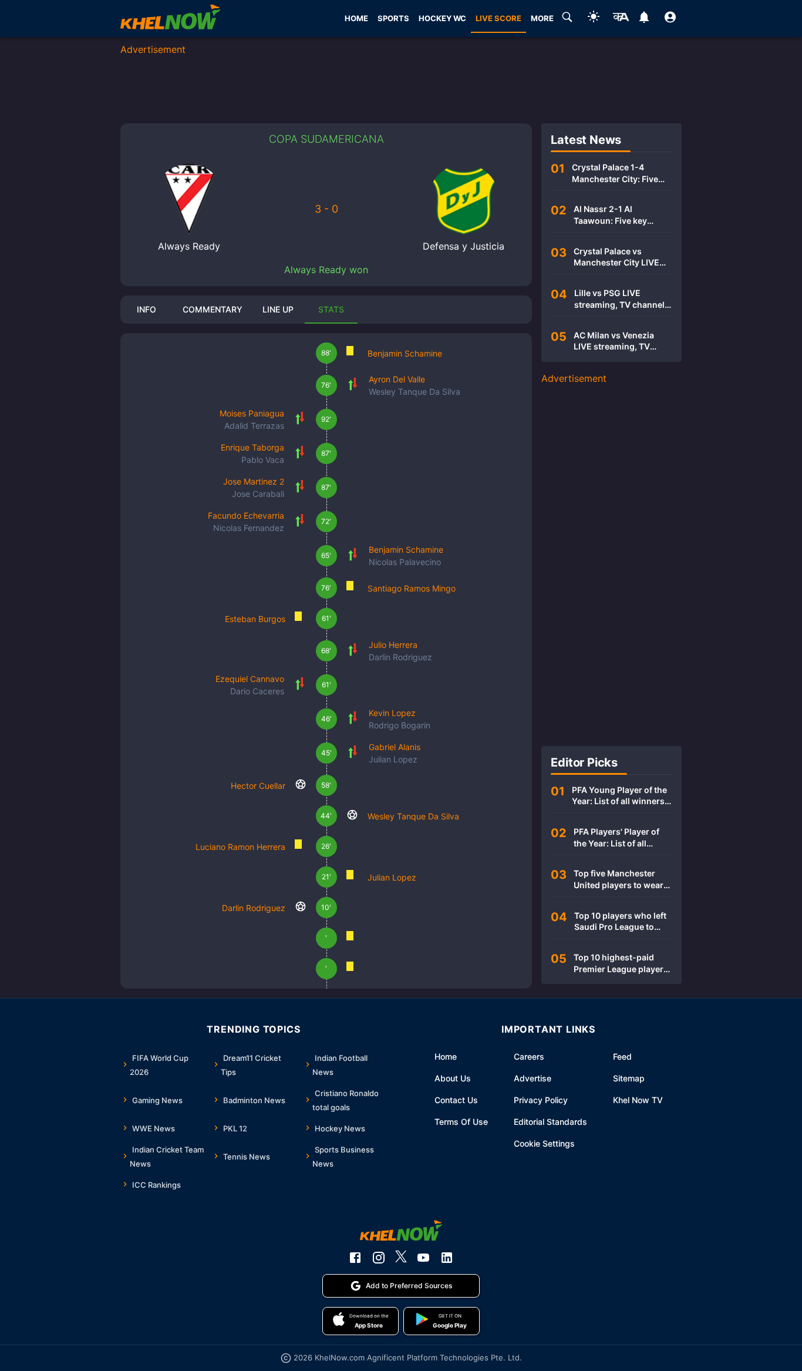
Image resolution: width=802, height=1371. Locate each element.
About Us (452, 1078)
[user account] (670, 18)
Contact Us (456, 1100)
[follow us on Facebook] (355, 1258)
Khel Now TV (638, 1100)
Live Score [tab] (498, 18)
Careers (529, 1056)
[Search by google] (567, 18)
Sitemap (629, 1078)
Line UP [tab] (278, 309)
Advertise (532, 1078)
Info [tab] (146, 309)
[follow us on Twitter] (401, 1258)
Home (445, 1056)
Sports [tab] (393, 18)
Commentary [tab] (212, 309)
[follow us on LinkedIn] (447, 1258)
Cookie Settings (544, 1143)
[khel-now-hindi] (620, 19)
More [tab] (542, 18)
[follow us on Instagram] (379, 1258)
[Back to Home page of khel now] (170, 18)
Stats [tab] (331, 309)
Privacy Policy (541, 1100)
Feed (622, 1056)
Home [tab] (356, 18)
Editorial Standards (550, 1122)
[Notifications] (643, 18)
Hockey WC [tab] (442, 18)
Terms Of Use (461, 1122)
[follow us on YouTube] (423, 1258)
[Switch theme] (593, 18)
